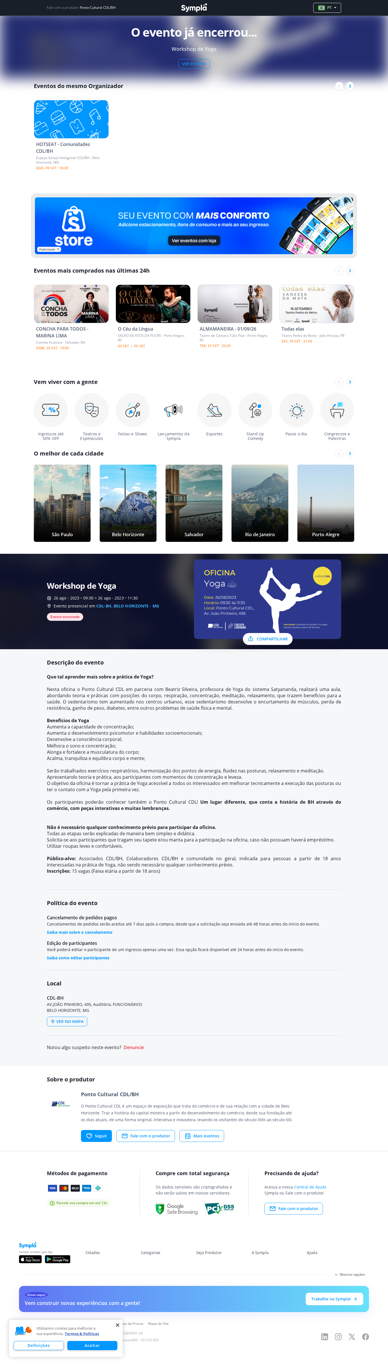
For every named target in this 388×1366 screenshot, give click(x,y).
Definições (39, 1345)
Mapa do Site (158, 1323)
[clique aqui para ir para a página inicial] (194, 7)
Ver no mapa (70, 1021)
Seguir (101, 1136)
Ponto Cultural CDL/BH (98, 8)
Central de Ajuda (310, 1187)
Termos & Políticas (82, 1333)
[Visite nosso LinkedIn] (324, 1336)
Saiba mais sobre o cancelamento (79, 932)
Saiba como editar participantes (78, 957)
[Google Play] (57, 1259)
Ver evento (194, 63)
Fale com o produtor (150, 1136)
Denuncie (134, 1047)
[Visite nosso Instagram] (338, 1336)
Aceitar (92, 1345)
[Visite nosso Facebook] (365, 1336)
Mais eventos (206, 1136)
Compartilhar (272, 639)
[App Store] (30, 1259)
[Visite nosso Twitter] (352, 1336)
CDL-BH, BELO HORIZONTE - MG (127, 606)
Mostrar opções (352, 1274)
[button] (23, 1331)
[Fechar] (117, 1325)
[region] (66, 1338)
